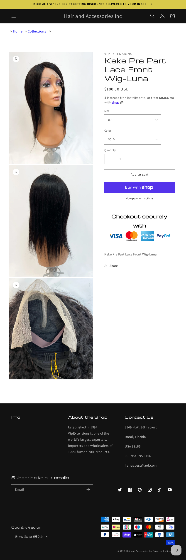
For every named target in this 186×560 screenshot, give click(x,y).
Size (107, 111)
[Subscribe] (88, 490)
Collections (37, 31)
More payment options (140, 198)
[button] (14, 16)
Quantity (110, 150)
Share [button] (114, 266)
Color (107, 130)
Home (17, 31)
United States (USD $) (29, 536)
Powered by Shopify (164, 551)
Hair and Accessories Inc (139, 551)
